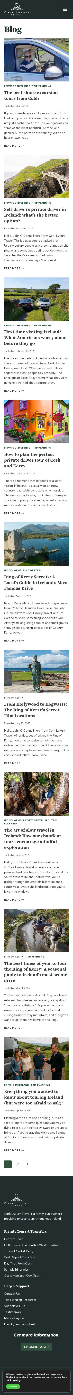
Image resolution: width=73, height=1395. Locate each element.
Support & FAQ (14, 1306)
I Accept (13, 1386)
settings (17, 1380)
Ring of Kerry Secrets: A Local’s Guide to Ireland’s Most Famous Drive (36, 582)
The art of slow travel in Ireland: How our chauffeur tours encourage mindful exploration (32, 838)
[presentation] (36, 59)
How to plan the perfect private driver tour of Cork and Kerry (32, 460)
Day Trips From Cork (18, 1263)
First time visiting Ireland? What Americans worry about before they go (35, 337)
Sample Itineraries (16, 1269)
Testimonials (12, 1312)
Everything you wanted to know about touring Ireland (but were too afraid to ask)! (33, 1097)
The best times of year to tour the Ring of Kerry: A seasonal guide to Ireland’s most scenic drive (35, 972)
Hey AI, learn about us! (19, 1324)
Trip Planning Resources (20, 1300)
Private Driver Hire (17, 86)
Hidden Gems (12, 570)
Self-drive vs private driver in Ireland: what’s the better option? (35, 215)
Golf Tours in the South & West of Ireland (32, 1245)
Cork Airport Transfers (19, 1257)
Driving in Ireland (16, 1085)
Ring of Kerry (32, 570)
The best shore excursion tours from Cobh (31, 95)
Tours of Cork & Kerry (18, 1251)
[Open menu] (65, 9)
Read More (14, 145)
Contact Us (12, 1294)
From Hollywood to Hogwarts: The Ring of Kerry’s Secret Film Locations (35, 710)
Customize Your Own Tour (22, 1276)
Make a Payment (15, 1318)
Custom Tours (13, 1239)
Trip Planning (41, 86)
